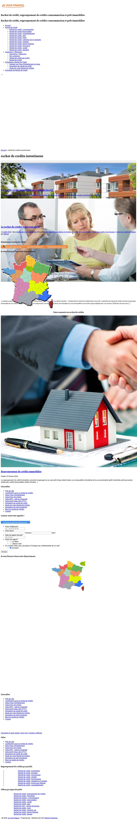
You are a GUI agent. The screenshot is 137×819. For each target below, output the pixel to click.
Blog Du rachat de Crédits (14, 509)
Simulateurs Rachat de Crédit (16, 62)
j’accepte (15, 548)
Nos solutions (14, 56)
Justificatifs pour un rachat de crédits (19, 493)
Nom (53, 533)
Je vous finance (13, 818)
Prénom (28, 533)
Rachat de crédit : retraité (27, 777)
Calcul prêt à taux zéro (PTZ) (15, 501)
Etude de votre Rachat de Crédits (21, 68)
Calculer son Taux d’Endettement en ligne (24, 64)
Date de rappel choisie (14, 535)
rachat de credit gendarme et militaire (58, 232)
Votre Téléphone (11, 527)
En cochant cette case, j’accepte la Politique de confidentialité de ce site (32, 546)
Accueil (8, 25)
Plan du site (9, 491)
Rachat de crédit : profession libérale (31, 783)
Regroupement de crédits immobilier (21, 471)
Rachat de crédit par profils (19, 58)
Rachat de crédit (11, 27)
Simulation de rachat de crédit (20, 66)
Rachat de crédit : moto (18, 38)
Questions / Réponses (13, 52)
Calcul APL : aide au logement (16, 499)
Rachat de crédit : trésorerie (19, 46)
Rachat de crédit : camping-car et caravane (25, 40)
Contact (8, 511)
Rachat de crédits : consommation (26, 798)
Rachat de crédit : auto (17, 36)
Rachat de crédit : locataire (28, 773)
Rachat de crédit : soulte (18, 48)
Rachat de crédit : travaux (23, 814)
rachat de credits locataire (126, 232)
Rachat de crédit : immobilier (24, 796)
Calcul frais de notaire (13, 497)
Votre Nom (9, 531)
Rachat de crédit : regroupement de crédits (29, 794)
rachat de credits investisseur (81, 195)
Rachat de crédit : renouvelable (25, 800)
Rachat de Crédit (15, 60)
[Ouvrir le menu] (2, 74)
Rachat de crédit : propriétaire (29, 771)
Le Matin (15, 542)
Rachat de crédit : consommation (21, 30)
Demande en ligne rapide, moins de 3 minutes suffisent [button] (21, 733)
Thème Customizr (51, 818)
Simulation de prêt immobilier (16, 507)
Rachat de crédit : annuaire (19, 50)
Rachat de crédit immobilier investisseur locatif (27, 190)
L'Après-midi (17, 544)
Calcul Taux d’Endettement (15, 495)
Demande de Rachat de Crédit (16, 70)
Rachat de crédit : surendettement (22, 34)
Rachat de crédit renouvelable (20, 32)
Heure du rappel (11, 539)
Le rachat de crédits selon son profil (20, 226)
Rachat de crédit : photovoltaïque (21, 44)
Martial (98, 195)
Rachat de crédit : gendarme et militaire (32, 781)
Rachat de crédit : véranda (19, 42)
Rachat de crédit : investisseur (29, 775)
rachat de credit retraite (82, 232)
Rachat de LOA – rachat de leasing (26, 806)
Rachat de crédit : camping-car (25, 810)
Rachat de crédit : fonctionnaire (29, 779)
